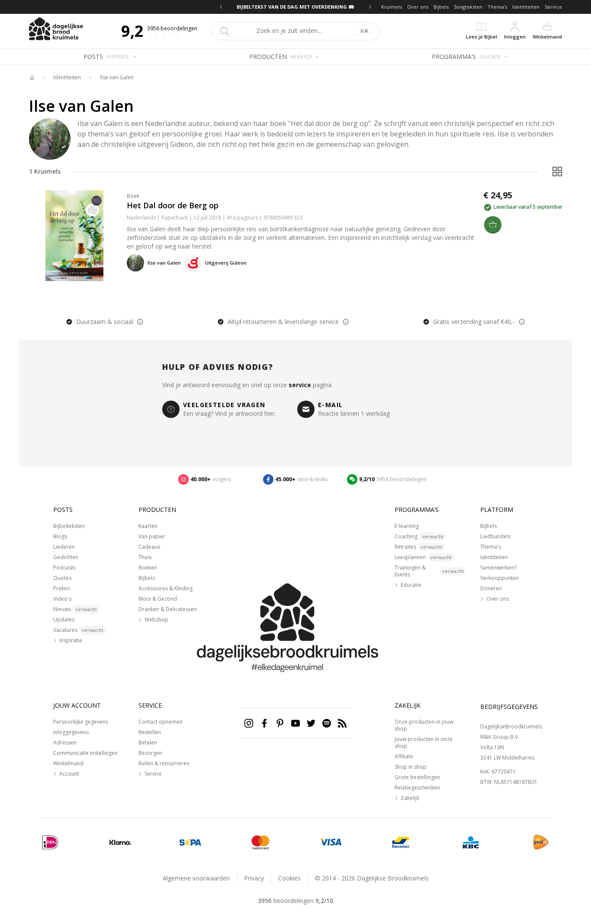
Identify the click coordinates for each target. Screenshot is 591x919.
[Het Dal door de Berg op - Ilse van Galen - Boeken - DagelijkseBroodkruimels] (74, 235)
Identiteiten (526, 6)
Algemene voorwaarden (196, 878)
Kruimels (391, 6)
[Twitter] (311, 723)
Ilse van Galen (117, 77)
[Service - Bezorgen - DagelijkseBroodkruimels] (541, 842)
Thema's (497, 6)
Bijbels (441, 6)
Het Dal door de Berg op (172, 205)
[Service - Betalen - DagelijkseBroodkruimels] (50, 842)
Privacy (254, 878)
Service (553, 6)
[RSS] (342, 723)
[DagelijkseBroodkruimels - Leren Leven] (31, 77)
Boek (133, 196)
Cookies (289, 878)
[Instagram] (248, 723)
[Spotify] (326, 723)
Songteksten (468, 6)
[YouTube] (295, 723)
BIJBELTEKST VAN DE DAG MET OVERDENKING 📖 (295, 6)
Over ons (417, 6)
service (300, 385)
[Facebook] (264, 723)
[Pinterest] (280, 723)
